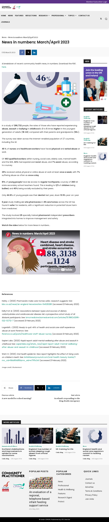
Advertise (89, 487)
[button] (106, 19)
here (4, 67)
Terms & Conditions (93, 491)
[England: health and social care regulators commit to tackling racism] (102, 156)
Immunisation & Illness (9, 446)
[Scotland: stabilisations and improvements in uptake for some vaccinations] (14, 436)
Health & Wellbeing (87, 117)
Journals (89, 479)
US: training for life (90, 144)
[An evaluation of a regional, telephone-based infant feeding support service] (41, 483)
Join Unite (89, 499)
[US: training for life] (102, 142)
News (4, 37)
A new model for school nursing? (17, 398)
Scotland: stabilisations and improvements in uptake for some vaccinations (13, 452)
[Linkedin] (34, 52)
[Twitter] (101, 18)
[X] (28, 52)
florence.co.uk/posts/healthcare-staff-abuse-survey (27, 334)
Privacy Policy (91, 495)
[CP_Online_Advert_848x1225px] (95, 84)
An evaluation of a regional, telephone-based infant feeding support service (40, 498)
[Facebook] (22, 52)
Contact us (90, 483)
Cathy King (5, 459)
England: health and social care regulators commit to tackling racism (90, 159)
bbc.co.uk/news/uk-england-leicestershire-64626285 (27, 304)
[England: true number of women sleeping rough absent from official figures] (102, 120)
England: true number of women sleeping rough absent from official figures (90, 125)
